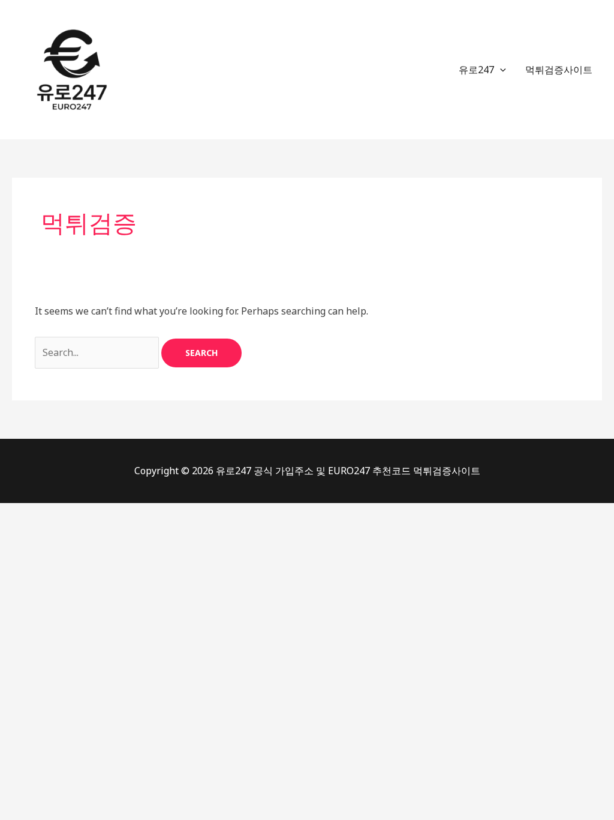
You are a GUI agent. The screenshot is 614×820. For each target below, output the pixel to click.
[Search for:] (98, 352)
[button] (500, 70)
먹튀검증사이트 (558, 69)
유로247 (476, 69)
